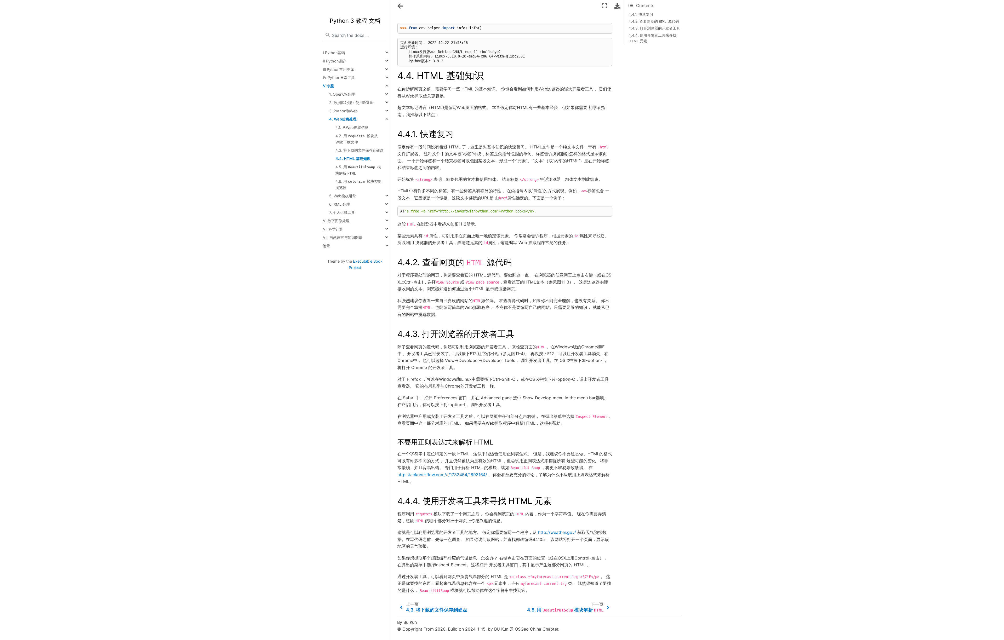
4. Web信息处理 (343, 119)
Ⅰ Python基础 (334, 52)
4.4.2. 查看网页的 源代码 (654, 21)
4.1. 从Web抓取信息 (351, 127)
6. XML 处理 (339, 204)
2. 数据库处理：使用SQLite (351, 102)
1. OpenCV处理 (342, 94)
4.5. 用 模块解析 (358, 170)
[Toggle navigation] (400, 6)
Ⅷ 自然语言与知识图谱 (342, 237)
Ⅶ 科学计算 (333, 229)
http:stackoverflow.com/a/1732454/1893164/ (442, 474)
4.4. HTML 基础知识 (352, 158)
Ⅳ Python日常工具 (339, 78)
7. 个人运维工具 (342, 212)
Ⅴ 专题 (328, 86)
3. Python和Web (343, 111)
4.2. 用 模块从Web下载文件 (356, 139)
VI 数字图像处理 (336, 220)
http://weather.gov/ (557, 532)
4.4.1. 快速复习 (641, 14)
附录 (326, 246)
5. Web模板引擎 (342, 196)
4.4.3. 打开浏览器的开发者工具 (654, 28)
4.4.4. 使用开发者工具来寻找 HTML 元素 (652, 38)
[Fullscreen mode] (604, 6)
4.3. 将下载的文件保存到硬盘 (359, 150)
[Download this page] (617, 6)
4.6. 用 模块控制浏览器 (358, 184)
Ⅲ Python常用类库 (338, 69)
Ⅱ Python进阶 (334, 61)
